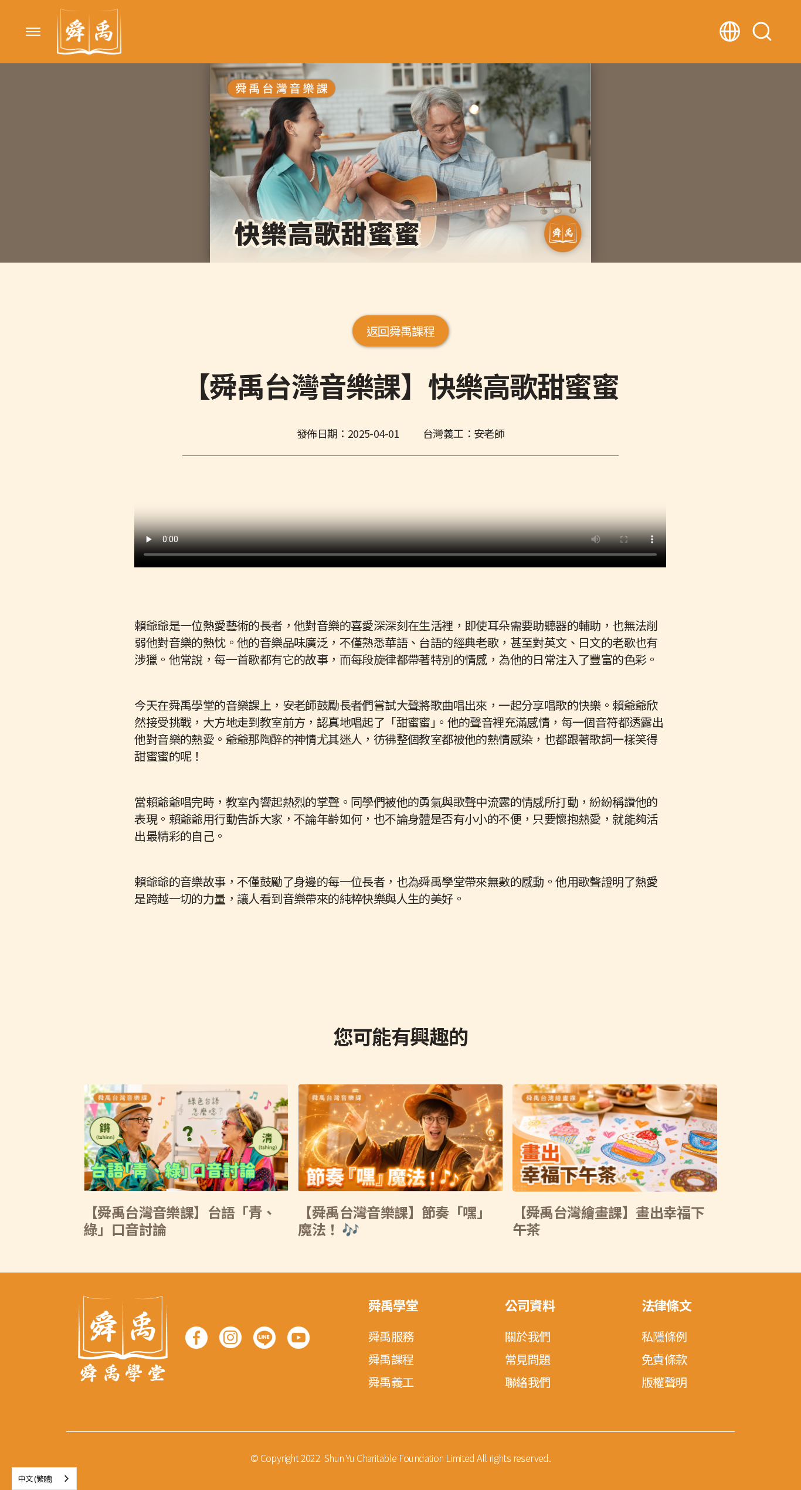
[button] (33, 31)
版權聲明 (664, 1381)
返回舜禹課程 (400, 330)
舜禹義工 (391, 1381)
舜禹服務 (391, 1336)
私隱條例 (664, 1336)
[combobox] (44, 1478)
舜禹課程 (391, 1358)
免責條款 (664, 1358)
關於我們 (528, 1336)
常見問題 (528, 1358)
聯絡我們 (528, 1381)
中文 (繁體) (35, 1478)
